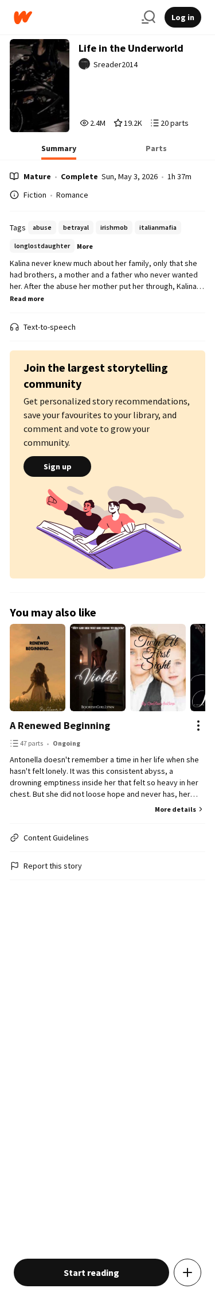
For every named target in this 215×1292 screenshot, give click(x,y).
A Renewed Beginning (60, 725)
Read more (27, 298)
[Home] (73, 17)
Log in (182, 17)
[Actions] (198, 725)
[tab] (58, 152)
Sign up (58, 466)
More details (175, 809)
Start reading (91, 1272)
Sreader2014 (115, 64)
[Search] (148, 17)
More (85, 246)
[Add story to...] (187, 1272)
